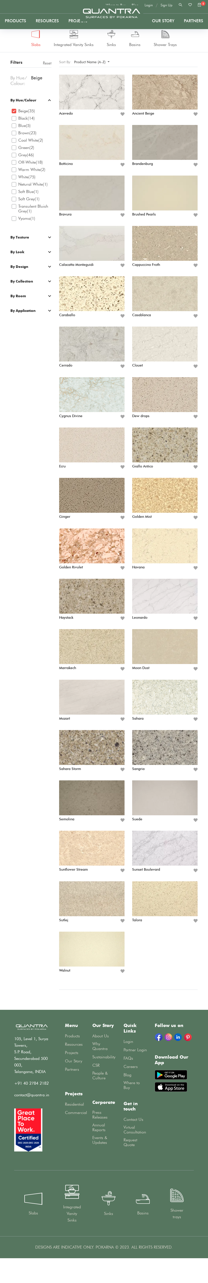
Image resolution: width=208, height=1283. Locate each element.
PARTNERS (193, 20)
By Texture (19, 237)
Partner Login (135, 1049)
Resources (47, 20)
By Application (23, 310)
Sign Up (166, 5)
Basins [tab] (135, 44)
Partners (72, 1069)
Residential (74, 1104)
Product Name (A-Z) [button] (90, 62)
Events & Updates (99, 1140)
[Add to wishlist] (122, 114)
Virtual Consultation (135, 1130)
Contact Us (133, 1119)
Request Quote (130, 1142)
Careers (131, 1066)
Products (15, 20)
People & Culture (100, 1075)
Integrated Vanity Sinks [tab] (74, 44)
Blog (127, 1075)
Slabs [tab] (36, 44)
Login (149, 5)
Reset (47, 63)
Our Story (163, 20)
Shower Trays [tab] (165, 44)
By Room (18, 295)
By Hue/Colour (23, 100)
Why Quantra (100, 1046)
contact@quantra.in (31, 1095)
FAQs (128, 1058)
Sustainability (103, 1057)
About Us (100, 1036)
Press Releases (100, 1115)
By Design (19, 266)
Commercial (76, 1112)
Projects (78, 20)
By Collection (21, 281)
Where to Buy (132, 1085)
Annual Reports (99, 1127)
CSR (96, 1065)
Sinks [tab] (111, 44)
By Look (17, 251)
